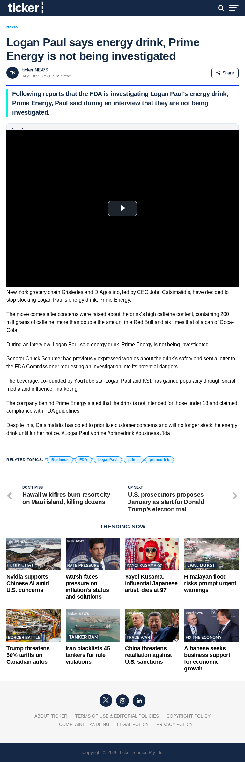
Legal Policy (133, 724)
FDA (83, 460)
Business (60, 460)
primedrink (159, 460)
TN (12, 73)
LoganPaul (107, 460)
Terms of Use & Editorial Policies (117, 716)
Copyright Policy (189, 716)
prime (133, 460)
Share (228, 73)
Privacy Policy (174, 724)
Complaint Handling (84, 724)
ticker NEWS (35, 69)
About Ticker (50, 716)
